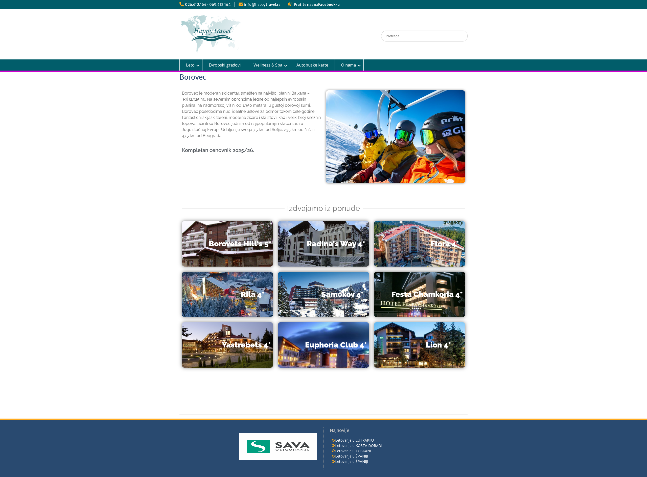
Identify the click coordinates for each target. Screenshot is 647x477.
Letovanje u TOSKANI (353, 450)
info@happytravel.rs (262, 4)
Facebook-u (329, 4)
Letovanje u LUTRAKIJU (354, 440)
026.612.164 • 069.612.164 (208, 4)
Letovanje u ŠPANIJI (351, 456)
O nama (348, 65)
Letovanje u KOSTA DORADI (358, 445)
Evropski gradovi (225, 65)
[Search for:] (424, 35)
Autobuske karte (312, 65)
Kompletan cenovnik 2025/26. (218, 150)
